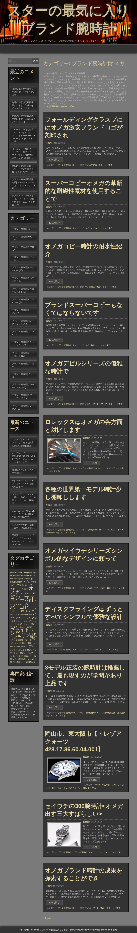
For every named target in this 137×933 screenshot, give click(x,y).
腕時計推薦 (110, 713)
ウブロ (26, 581)
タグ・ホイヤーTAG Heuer (21, 614)
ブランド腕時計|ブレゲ (23, 374)
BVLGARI (19, 573)
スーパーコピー (22, 605)
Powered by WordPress (88, 929)
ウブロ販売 (23, 589)
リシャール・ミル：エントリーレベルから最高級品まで (23, 483)
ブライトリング (22, 631)
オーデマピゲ (26, 593)
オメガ (121, 530)
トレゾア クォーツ (72, 788)
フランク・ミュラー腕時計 (21, 627)
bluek (12, 573)
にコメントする (105, 165)
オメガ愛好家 (91, 165)
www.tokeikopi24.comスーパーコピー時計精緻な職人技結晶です (23, 514)
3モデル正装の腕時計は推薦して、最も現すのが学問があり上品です (85, 675)
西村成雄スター (19, 662)
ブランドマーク (100, 404)
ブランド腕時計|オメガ (68, 165)
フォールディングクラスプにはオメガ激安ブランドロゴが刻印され (84, 127)
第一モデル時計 (53, 532)
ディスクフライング (94, 649)
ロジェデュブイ (20, 650)
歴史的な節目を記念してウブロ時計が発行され (23, 168)
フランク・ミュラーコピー (26, 624)
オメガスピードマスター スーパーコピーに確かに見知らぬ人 (23, 199)
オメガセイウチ (92, 588)
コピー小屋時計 (28, 597)
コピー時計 (90, 345)
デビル (88, 404)
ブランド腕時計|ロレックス (92, 468)
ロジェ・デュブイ (27, 653)
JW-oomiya (28, 579)
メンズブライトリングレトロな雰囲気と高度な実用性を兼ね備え (23, 442)
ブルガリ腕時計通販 (23, 643)
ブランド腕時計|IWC (67, 713)
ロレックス (17, 655)
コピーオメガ (91, 228)
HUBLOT (111, 530)
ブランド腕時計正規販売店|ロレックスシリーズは (23, 182)
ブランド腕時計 (65, 852)
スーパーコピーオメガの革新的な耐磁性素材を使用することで (83, 191)
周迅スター (28, 656)
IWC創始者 (18, 579)
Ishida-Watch (29, 576)
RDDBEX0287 (16, 582)
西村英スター (31, 662)
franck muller (18, 576)
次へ (49, 918)
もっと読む (55, 160)
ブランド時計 (99, 908)
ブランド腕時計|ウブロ (68, 530)
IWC (12, 579)
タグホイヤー (31, 611)
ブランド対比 (117, 468)
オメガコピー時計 (93, 287)
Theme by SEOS (109, 929)
